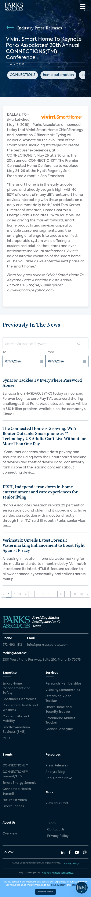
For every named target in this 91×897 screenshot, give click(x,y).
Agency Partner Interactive (58, 873)
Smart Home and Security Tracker (59, 709)
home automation (58, 75)
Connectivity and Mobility (16, 719)
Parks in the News (59, 778)
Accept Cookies (45, 892)
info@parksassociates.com (48, 644)
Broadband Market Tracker (60, 720)
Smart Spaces (13, 806)
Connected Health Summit (17, 791)
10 (61, 594)
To (4, 352)
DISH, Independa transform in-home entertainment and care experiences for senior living (40, 492)
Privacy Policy (58, 835)
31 (81, 594)
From (50, 352)
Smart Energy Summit (19, 782)
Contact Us (55, 829)
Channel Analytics (59, 729)
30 (74, 594)
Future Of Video (15, 800)
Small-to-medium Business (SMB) (16, 730)
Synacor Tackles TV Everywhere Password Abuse (42, 382)
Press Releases (57, 765)
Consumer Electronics (19, 699)
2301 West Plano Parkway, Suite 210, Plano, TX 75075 (42, 659)
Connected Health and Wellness (20, 708)
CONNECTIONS (22, 75)
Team (51, 823)
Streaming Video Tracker (58, 698)
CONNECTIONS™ (15, 765)
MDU (6, 738)
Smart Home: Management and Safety (16, 688)
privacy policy (58, 885)
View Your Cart (57, 803)
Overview (10, 833)
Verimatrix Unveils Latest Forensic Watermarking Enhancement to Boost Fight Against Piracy (44, 545)
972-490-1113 (12, 644)
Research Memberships (63, 683)
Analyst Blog (55, 772)
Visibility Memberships (63, 690)
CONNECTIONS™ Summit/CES (15, 774)
